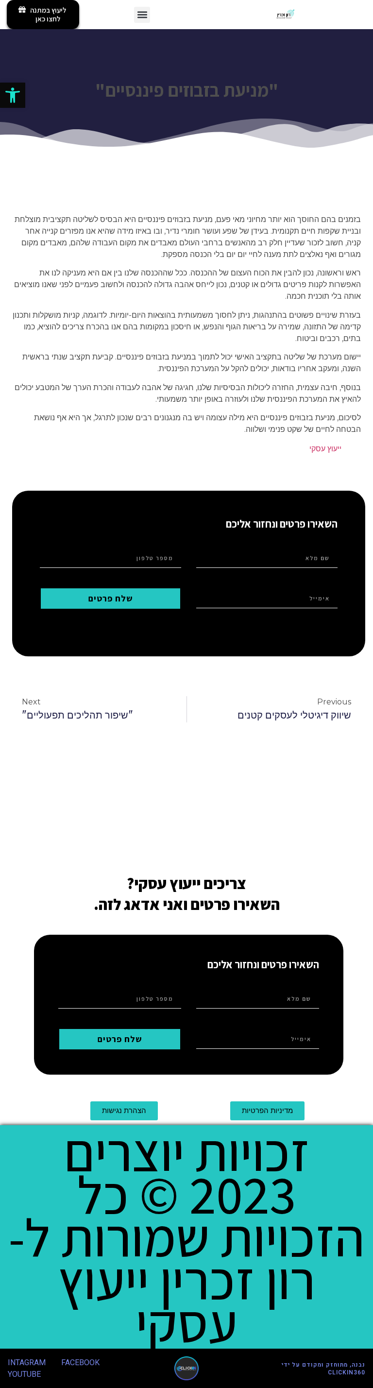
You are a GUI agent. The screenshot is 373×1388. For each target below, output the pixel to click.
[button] (12, 95)
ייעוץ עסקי (325, 448)
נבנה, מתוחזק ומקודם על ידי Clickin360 (323, 1368)
